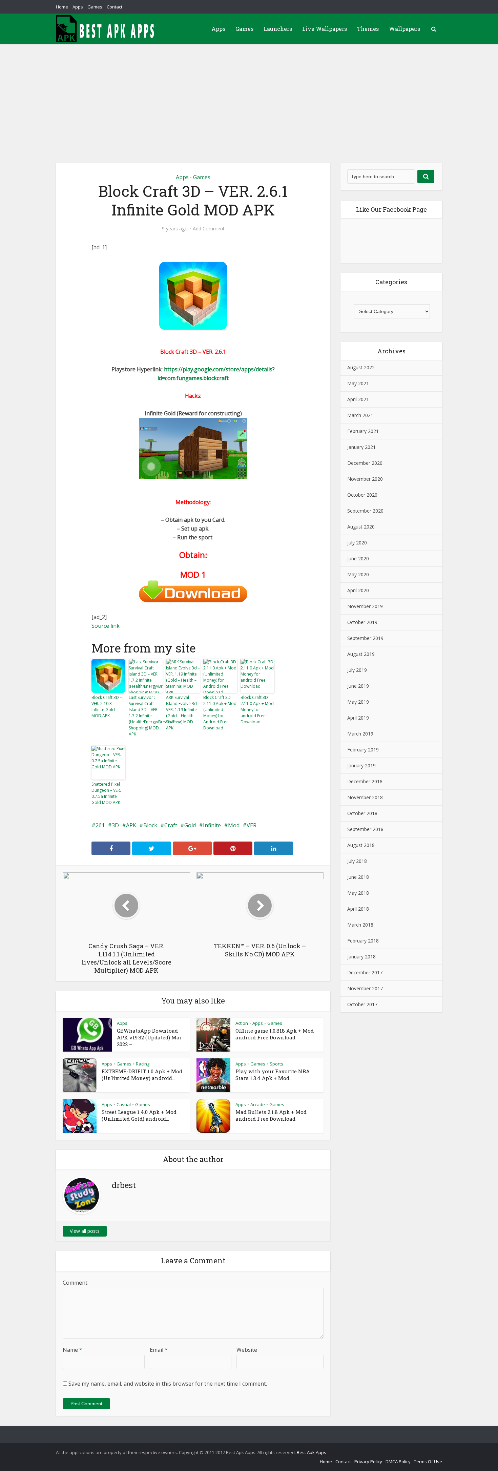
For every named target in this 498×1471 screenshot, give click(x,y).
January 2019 (361, 765)
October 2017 (362, 1004)
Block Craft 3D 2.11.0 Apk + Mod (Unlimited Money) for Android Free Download (219, 713)
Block (150, 825)
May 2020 (358, 574)
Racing (142, 1064)
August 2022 (361, 367)
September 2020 (365, 510)
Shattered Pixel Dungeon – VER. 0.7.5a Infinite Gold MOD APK (106, 793)
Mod (234, 825)
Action (241, 1023)
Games (94, 7)
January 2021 (361, 447)
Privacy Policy (368, 1461)
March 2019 (360, 733)
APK (131, 825)
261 (100, 825)
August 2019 (361, 654)
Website (246, 1349)
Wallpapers (404, 28)
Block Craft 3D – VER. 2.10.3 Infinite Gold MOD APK (106, 707)
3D (115, 825)
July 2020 (357, 542)
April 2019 (358, 717)
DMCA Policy (398, 1461)
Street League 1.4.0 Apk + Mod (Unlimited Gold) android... (139, 1115)
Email (159, 1349)
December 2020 (364, 463)
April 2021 (358, 399)
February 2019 (363, 749)
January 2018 (361, 956)
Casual (124, 1104)
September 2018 (365, 829)
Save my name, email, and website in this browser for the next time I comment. (167, 1383)
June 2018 (358, 877)
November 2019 (365, 606)
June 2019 (358, 686)
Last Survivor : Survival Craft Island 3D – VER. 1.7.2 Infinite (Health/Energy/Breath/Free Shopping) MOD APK (146, 716)
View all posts (85, 1231)
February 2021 (363, 431)
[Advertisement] (249, 94)
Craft (170, 825)
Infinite (212, 825)
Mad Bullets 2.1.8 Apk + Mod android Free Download (271, 1115)
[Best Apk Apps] (107, 28)
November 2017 (365, 988)
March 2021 (360, 415)
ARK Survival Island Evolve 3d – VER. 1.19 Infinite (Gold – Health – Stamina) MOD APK (183, 713)
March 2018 (360, 924)
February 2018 (363, 940)
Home (62, 7)
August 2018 (361, 845)
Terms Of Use (428, 1461)
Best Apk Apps (311, 1452)
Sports (276, 1064)
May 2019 (358, 702)
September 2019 (365, 638)
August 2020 (361, 526)
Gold (190, 825)
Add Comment (209, 229)
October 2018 (362, 813)
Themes (368, 28)
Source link (105, 625)
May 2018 (358, 893)
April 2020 (358, 590)
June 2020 (358, 558)
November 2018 (365, 797)
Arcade (257, 1104)
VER (251, 825)
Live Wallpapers (324, 28)
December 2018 (364, 781)
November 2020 (365, 479)
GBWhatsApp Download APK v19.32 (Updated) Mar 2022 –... (149, 1037)
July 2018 (357, 861)
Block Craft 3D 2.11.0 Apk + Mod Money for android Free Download (257, 710)
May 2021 (358, 383)
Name (72, 1349)
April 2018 (358, 909)
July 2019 (357, 670)
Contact (114, 7)
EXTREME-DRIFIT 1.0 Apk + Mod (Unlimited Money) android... (142, 1074)
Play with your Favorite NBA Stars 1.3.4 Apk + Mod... (272, 1074)
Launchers (278, 28)
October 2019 (362, 622)
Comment (75, 1282)
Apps (77, 7)
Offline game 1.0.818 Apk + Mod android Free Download (274, 1034)
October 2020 (362, 495)
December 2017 (364, 972)
